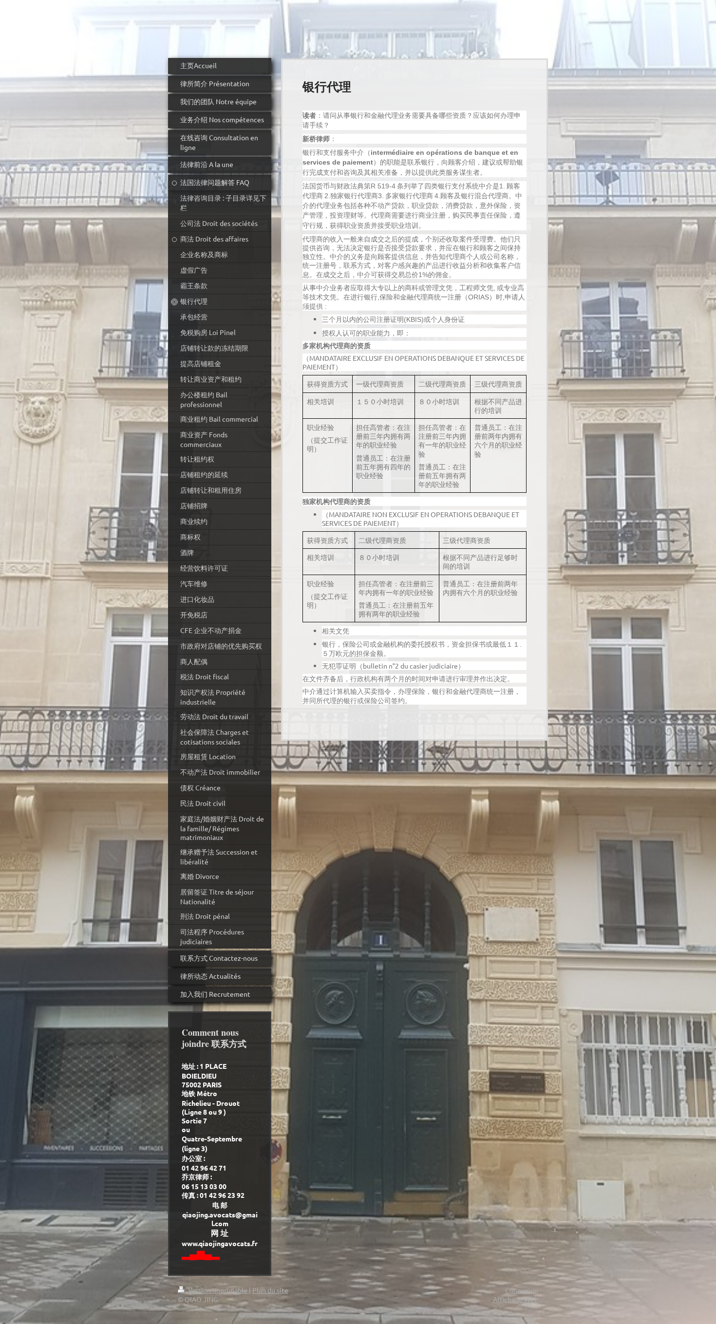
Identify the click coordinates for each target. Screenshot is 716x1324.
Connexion (521, 1290)
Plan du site (270, 1290)
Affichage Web (515, 1299)
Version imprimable (218, 1290)
